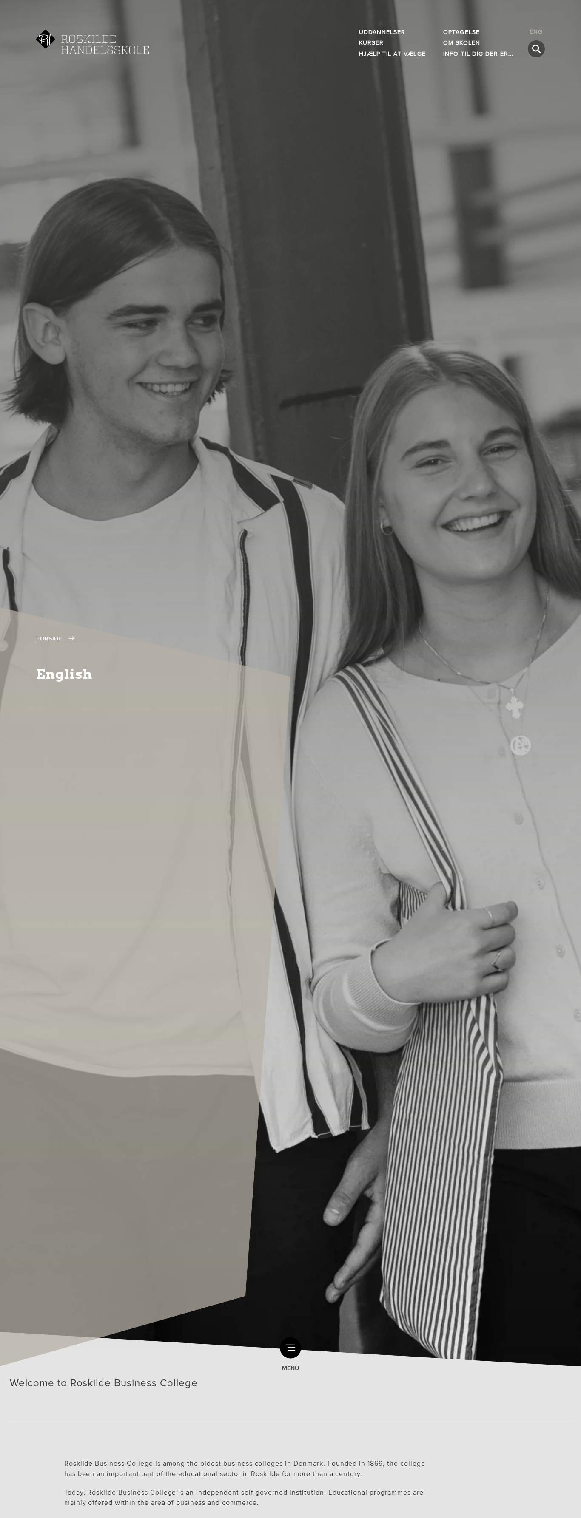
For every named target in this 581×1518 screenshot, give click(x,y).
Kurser (371, 43)
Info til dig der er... (478, 54)
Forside (49, 638)
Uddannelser (382, 32)
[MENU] (290, 1347)
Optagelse (461, 32)
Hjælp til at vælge (392, 54)
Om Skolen (461, 43)
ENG (536, 31)
